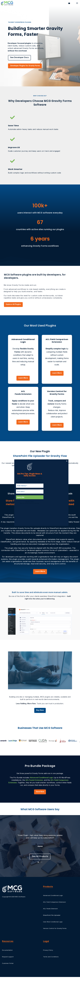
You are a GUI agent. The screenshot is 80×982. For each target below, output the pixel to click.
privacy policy (23, 504)
